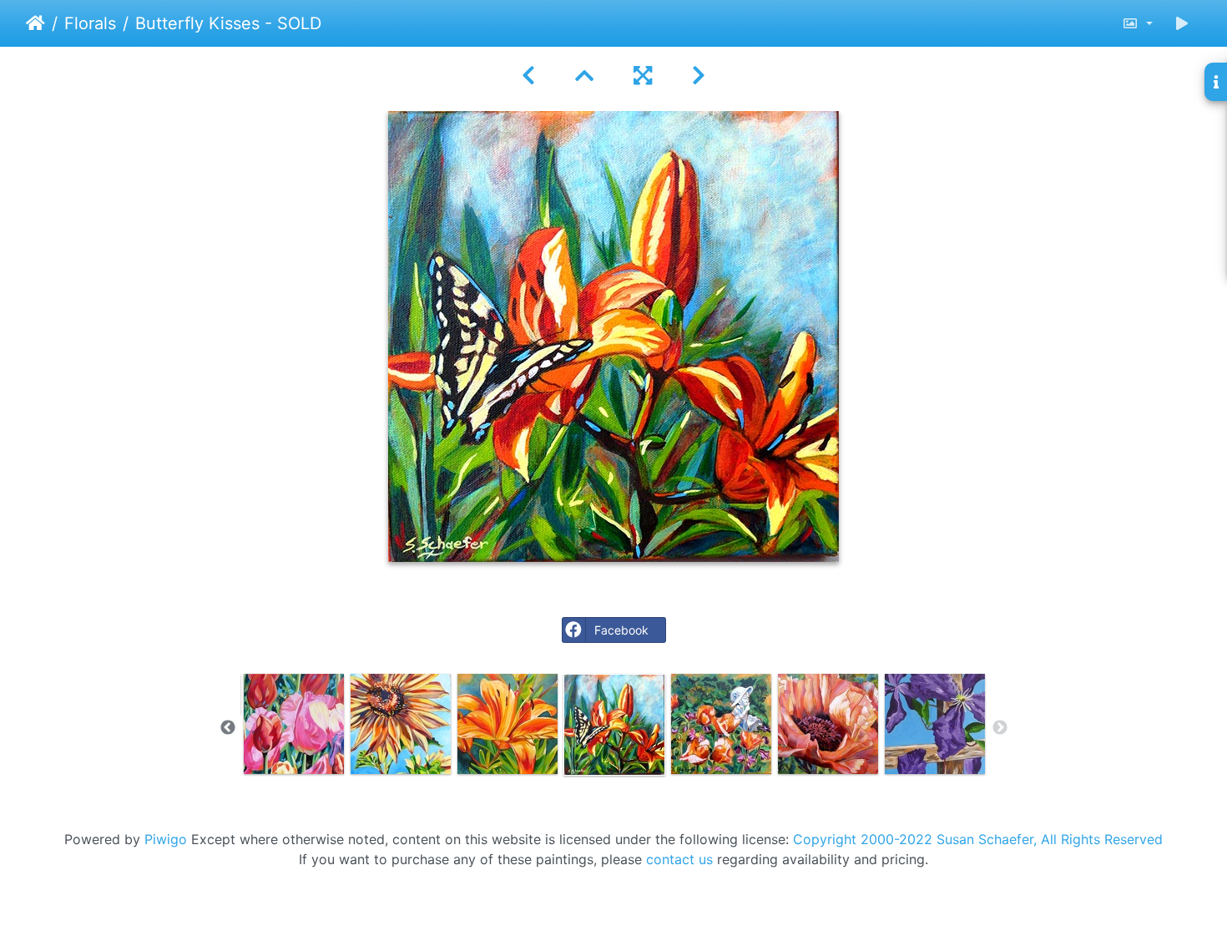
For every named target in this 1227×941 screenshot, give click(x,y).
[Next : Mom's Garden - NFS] (698, 76)
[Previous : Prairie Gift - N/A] (528, 76)
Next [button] (1000, 728)
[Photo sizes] (1137, 23)
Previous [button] (228, 728)
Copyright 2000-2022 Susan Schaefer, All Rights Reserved (978, 839)
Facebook (621, 630)
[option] (293, 724)
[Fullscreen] (643, 76)
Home (35, 23)
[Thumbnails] (584, 76)
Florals (90, 23)
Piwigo (165, 839)
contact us (679, 859)
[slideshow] (1182, 23)
